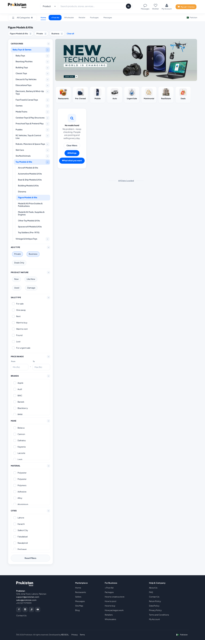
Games (19, 105)
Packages (94, 17)
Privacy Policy (155, 610)
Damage (31, 288)
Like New (31, 279)
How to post (110, 601)
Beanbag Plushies (24, 61)
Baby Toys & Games (22, 49)
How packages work (114, 610)
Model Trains (21, 111)
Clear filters (71, 145)
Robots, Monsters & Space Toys (30, 144)
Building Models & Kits (28, 185)
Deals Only (19, 262)
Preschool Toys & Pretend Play (30, 123)
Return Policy (155, 601)
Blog (77, 610)
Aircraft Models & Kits (28, 167)
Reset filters (30, 558)
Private (17, 254)
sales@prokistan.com (26, 600)
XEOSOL (65, 635)
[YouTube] (37, 609)
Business (33, 254)
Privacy (74, 635)
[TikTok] (31, 609)
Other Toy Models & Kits (29, 220)
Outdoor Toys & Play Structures (30, 117)
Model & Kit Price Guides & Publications (30, 204)
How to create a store (114, 597)
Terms (82, 635)
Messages (107, 17)
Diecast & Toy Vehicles (26, 79)
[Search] (128, 6)
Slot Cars (20, 150)
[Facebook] (18, 609)
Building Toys (22, 67)
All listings (72, 153)
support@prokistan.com (27, 597)
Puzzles (19, 129)
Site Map (79, 606)
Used (16, 288)
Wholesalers (110, 619)
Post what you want (72, 160)
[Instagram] (25, 609)
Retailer (82, 17)
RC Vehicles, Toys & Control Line (28, 136)
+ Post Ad (55, 17)
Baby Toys (20, 55)
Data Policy (154, 606)
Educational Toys (24, 85)
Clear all (70, 33)
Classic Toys (21, 73)
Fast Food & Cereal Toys (27, 100)
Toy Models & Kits (24, 162)
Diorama (22, 191)
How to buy (110, 606)
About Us (153, 588)
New (16, 279)
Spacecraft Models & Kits (30, 226)
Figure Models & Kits (27, 197)
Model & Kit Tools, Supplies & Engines (31, 213)
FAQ (151, 592)
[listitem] (63, 94)
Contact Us (21, 615)
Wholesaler (69, 17)
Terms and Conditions (159, 615)
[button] (22, 17)
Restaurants (80, 592)
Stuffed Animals (23, 156)
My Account (154, 619)
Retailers (109, 615)
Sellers (78, 597)
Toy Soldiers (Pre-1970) (28, 232)
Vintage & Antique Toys (26, 239)
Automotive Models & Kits (30, 174)
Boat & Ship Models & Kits (30, 180)
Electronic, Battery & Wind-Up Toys (30, 92)
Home (43, 17)
